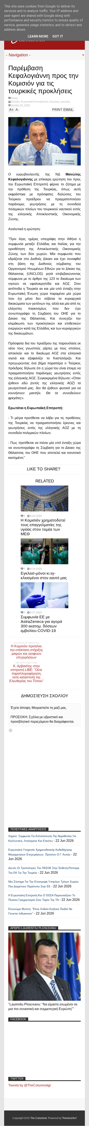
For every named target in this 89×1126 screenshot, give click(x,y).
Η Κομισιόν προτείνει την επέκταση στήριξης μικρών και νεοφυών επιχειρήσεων (26, 651)
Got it (57, 36)
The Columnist (38, 1118)
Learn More (38, 36)
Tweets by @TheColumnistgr (29, 1085)
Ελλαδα (15, 101)
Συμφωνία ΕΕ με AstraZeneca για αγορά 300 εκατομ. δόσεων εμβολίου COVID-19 (41, 624)
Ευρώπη (54, 101)
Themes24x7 (69, 1118)
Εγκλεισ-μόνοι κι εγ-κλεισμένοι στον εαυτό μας (44, 575)
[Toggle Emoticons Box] (10, 730)
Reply (14, 98)
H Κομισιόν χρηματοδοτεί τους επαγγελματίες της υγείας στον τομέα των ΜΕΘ (43, 527)
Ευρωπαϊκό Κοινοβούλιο (34, 101)
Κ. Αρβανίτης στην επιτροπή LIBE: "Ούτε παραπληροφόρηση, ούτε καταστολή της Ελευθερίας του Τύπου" (26, 673)
